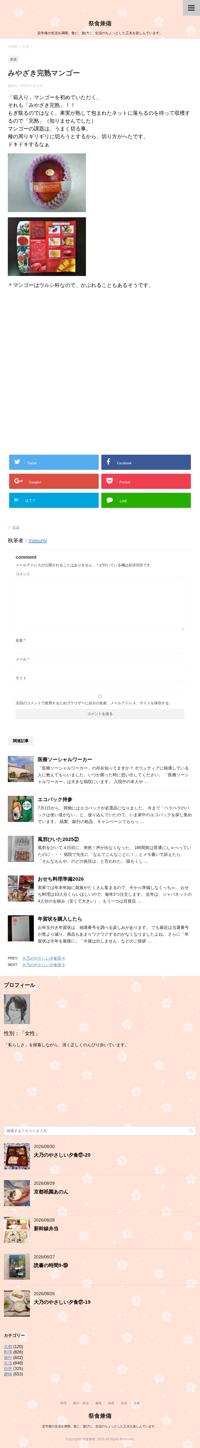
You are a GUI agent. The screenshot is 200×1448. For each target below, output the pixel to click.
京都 (8, 1346)
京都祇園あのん (51, 1191)
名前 (20, 640)
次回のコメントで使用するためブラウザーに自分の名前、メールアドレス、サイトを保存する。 (94, 703)
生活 (15, 527)
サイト (21, 678)
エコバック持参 (55, 799)
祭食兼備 (100, 23)
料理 (8, 1352)
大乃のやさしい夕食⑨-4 (43, 958)
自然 (8, 1368)
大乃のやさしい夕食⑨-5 (43, 965)
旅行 (8, 1357)
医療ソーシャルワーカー (65, 759)
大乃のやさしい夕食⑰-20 (62, 1155)
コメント (23, 574)
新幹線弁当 (46, 1228)
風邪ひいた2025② (58, 839)
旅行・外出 (81, 1403)
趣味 (8, 1374)
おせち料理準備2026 (61, 879)
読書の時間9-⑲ (51, 1265)
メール (22, 659)
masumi (38, 540)
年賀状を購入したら (60, 919)
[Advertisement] (100, 335)
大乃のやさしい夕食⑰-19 (62, 1302)
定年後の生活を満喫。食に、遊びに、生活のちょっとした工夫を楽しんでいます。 (100, 1426)
